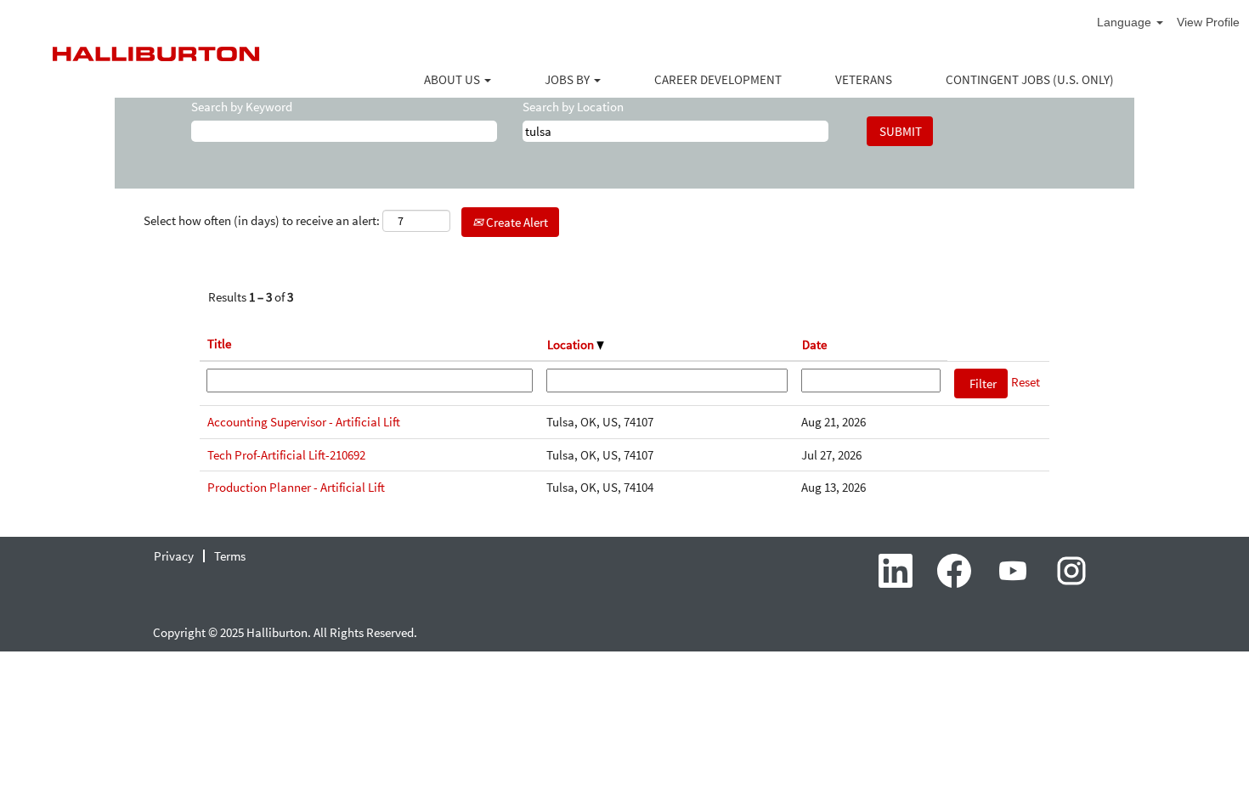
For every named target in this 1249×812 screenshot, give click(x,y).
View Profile (1208, 22)
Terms (230, 556)
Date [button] (814, 344)
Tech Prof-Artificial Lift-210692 (286, 455)
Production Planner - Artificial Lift (296, 487)
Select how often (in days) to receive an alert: (262, 220)
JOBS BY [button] (568, 79)
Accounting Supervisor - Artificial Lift (303, 422)
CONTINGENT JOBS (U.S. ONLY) (1030, 79)
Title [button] (219, 344)
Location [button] (571, 344)
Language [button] (1126, 22)
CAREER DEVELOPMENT (718, 79)
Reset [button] (1025, 382)
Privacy (174, 556)
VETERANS (863, 79)
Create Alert (515, 222)
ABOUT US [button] (453, 79)
